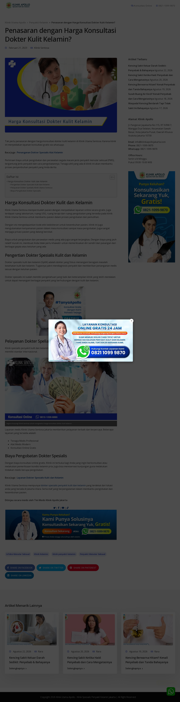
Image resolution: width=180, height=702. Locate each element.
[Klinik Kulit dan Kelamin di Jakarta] (91, 340)
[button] (90, 351)
